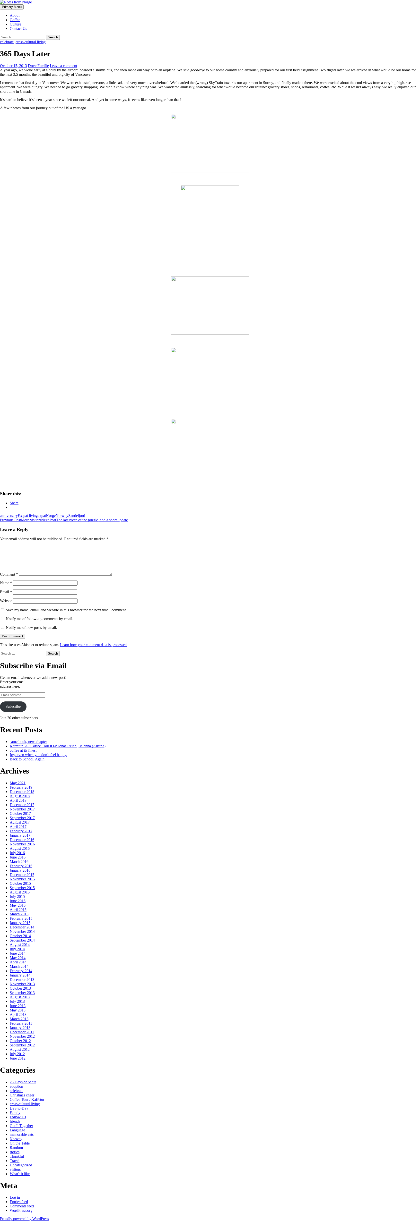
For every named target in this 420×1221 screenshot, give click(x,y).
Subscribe (13, 706)
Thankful (17, 1156)
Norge (51, 516)
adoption (16, 1086)
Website (6, 601)
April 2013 (18, 1014)
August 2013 (20, 997)
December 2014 (22, 927)
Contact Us (18, 28)
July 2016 (17, 853)
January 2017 (20, 835)
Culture (15, 24)
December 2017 (22, 805)
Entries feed (19, 1202)
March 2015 (19, 914)
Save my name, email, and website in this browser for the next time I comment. (66, 610)
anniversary (9, 516)
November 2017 (22, 809)
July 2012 (17, 1054)
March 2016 (19, 861)
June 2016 (18, 857)
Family (15, 1113)
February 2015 (21, 918)
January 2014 (20, 975)
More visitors (20, 520)
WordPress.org (21, 1210)
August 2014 (20, 945)
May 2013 (18, 1010)
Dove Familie (38, 66)
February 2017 (21, 831)
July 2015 (17, 896)
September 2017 (22, 818)
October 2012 (20, 1041)
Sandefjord (76, 516)
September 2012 (22, 1045)
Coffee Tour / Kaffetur (27, 1099)
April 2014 (18, 962)
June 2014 (18, 953)
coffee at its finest (23, 750)
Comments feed (22, 1206)
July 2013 (17, 1001)
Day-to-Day (19, 1108)
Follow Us (18, 1117)
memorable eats (22, 1134)
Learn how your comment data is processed (93, 645)
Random (16, 1147)
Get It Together (21, 1126)
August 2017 (20, 822)
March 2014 (19, 966)
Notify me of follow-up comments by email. (39, 619)
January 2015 (20, 923)
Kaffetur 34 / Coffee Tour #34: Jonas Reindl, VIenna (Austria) (57, 746)
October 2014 (20, 936)
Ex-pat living (28, 516)
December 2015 (22, 875)
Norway (62, 516)
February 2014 (21, 971)
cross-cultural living (31, 42)
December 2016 (22, 840)
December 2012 (22, 1032)
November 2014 (22, 931)
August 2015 (20, 892)
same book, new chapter (28, 742)
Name (6, 583)
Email (6, 592)
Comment (9, 574)
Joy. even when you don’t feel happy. (38, 755)
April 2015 (18, 910)
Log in (15, 1197)
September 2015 (22, 888)
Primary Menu (12, 7)
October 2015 (20, 883)
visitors (15, 1169)
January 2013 (20, 1028)
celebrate (7, 42)
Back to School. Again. (27, 759)
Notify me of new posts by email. (31, 627)
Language (17, 1130)
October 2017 (20, 813)
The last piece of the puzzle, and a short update (84, 520)
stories (14, 1152)
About (14, 15)
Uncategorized (21, 1165)
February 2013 (21, 1023)
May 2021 (18, 783)
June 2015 (18, 901)
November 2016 (22, 844)
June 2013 (18, 1006)
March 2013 (19, 1019)
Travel (14, 1161)
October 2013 (20, 988)
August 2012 (20, 1049)
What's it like (20, 1174)
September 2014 (22, 940)
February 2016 (21, 866)
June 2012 (18, 1058)
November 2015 (22, 879)
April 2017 (18, 827)
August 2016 (20, 848)
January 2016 (20, 870)
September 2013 (22, 993)
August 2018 (20, 796)
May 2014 (18, 958)
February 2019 (21, 787)
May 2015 (18, 905)
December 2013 (22, 979)
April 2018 (18, 800)
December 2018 (22, 792)
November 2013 (22, 984)
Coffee (15, 20)
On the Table (20, 1143)
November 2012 (22, 1036)
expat (42, 516)
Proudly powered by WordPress (24, 1219)
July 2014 (17, 949)
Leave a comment (63, 66)
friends (15, 1121)
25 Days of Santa (23, 1082)
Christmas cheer (22, 1095)
